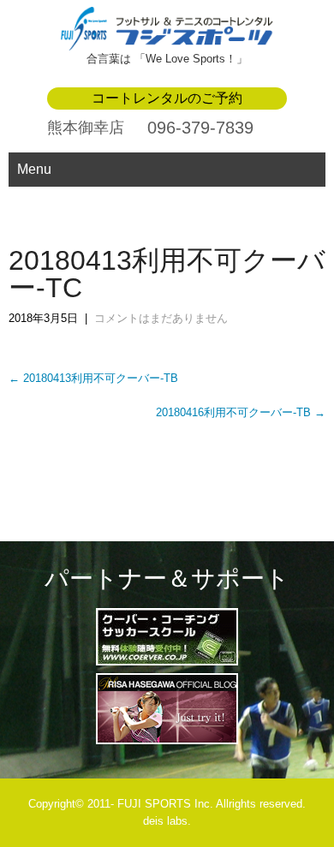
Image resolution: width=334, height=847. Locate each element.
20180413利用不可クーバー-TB (93, 378)
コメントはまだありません (161, 318)
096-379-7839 (200, 127)
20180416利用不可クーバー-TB (240, 412)
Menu (34, 169)
